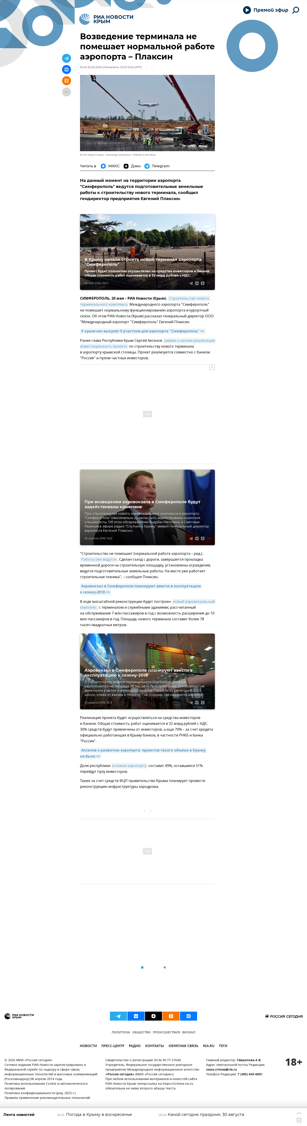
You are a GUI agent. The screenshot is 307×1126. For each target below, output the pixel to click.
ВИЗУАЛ (188, 1032)
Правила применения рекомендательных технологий (47, 1098)
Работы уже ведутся (98, 559)
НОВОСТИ (88, 1046)
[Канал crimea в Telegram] (118, 1016)
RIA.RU (208, 1046)
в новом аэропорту (129, 766)
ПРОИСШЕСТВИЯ (166, 1032)
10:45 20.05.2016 (90, 67)
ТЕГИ (223, 1046)
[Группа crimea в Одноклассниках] (171, 1016)
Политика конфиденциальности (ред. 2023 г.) (40, 1093)
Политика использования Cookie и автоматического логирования (46, 1086)
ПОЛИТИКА (121, 1032)
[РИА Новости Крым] (106, 19)
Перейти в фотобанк (144, 155)
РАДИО (135, 1046)
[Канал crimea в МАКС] (188, 1016)
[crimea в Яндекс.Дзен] (153, 1016)
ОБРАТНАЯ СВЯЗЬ (183, 1046)
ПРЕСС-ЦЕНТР (112, 1046)
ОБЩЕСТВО (141, 1032)
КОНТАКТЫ (154, 1046)
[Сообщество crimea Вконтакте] (136, 1016)
